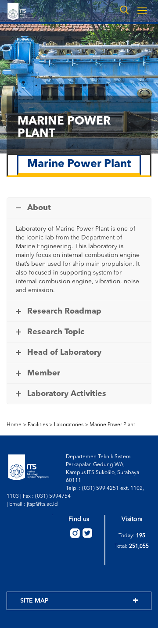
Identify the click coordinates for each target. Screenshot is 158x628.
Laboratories (68, 425)
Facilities (38, 425)
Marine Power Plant (112, 425)
